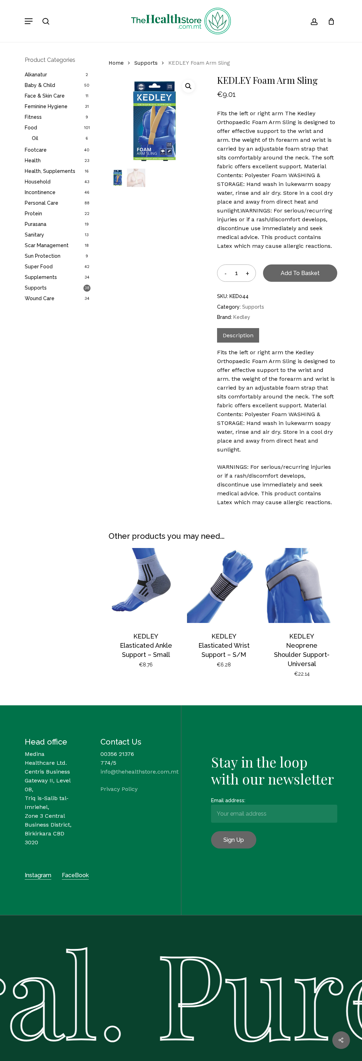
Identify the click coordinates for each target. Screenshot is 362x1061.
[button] (29, 21)
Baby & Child (40, 85)
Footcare (36, 150)
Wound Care (39, 298)
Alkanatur (36, 74)
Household (38, 182)
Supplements (41, 277)
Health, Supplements (50, 171)
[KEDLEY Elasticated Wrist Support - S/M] (223, 585)
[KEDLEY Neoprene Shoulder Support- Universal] (301, 585)
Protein (33, 213)
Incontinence (40, 192)
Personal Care (41, 203)
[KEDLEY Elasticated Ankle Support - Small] (146, 585)
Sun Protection (42, 256)
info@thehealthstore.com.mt (139, 771)
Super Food (39, 266)
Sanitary (34, 235)
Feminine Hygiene (46, 106)
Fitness (33, 117)
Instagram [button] (38, 875)
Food (31, 127)
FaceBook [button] (75, 875)
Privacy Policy (119, 789)
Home (116, 63)
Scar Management (47, 245)
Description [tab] (238, 335)
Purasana (35, 224)
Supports (36, 288)
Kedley (241, 317)
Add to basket (300, 273)
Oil (35, 138)
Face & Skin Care (45, 96)
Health (33, 160)
